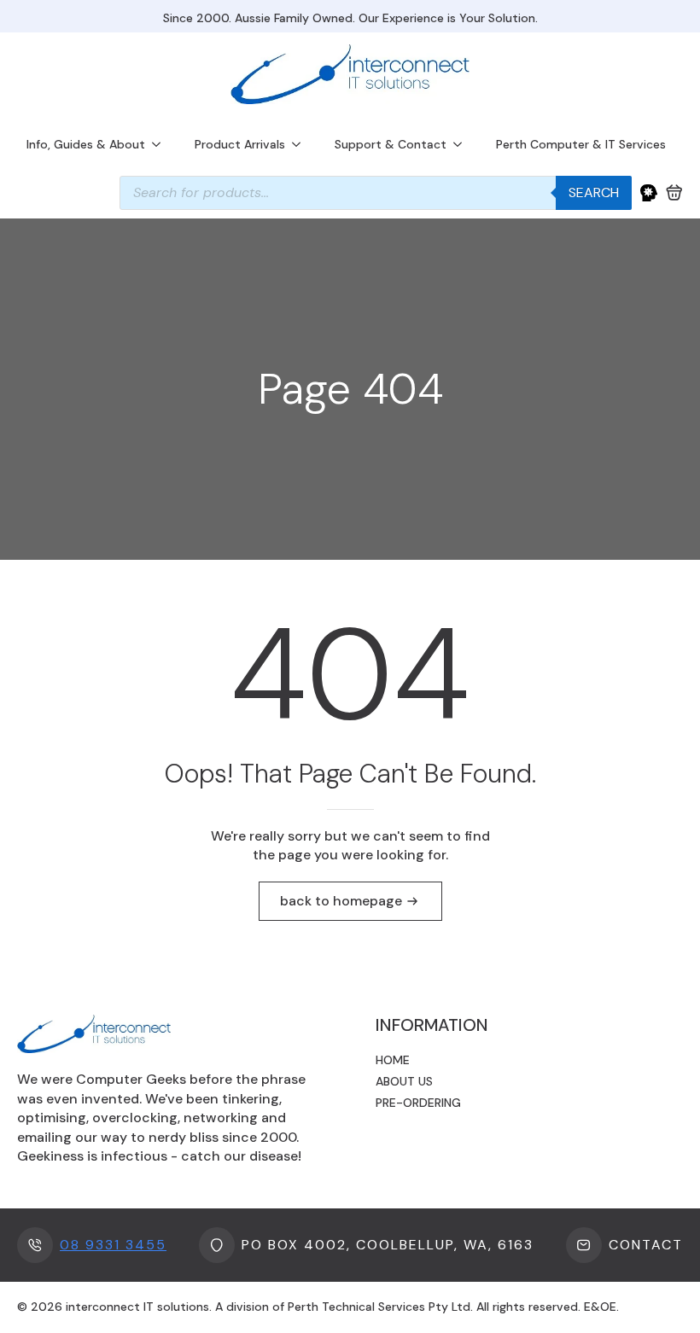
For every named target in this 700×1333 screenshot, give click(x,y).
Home (393, 1060)
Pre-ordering (418, 1102)
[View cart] (674, 192)
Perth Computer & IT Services (581, 144)
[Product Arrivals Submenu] (301, 144)
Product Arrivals (240, 144)
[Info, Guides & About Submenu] (161, 144)
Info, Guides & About (85, 144)
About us (404, 1081)
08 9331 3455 (113, 1245)
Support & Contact (390, 144)
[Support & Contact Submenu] (462, 144)
